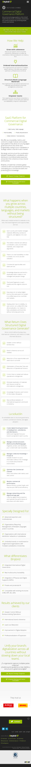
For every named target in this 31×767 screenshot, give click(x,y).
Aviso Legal (19, 747)
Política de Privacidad (25, 747)
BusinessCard (5, 741)
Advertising (20, 738)
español (20, 731)
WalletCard (23, 741)
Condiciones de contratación (25, 748)
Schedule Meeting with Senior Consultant (16, 182)
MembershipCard (14, 741)
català (24, 731)
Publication (4, 738)
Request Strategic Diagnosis (16, 176)
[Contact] (15, 723)
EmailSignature (5, 743)
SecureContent (12, 738)
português (28, 731)
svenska (16, 731)
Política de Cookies (16, 748)
